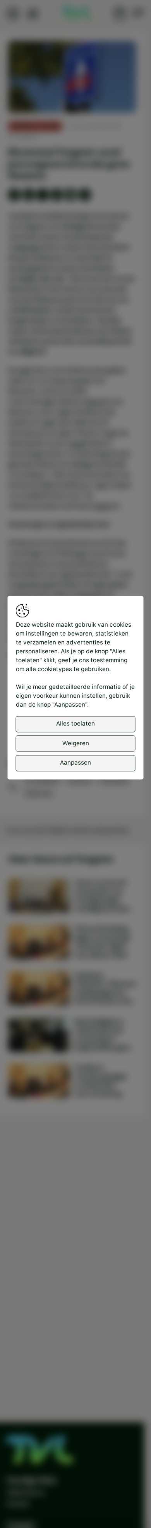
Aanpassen (75, 763)
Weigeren (75, 743)
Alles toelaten (75, 723)
